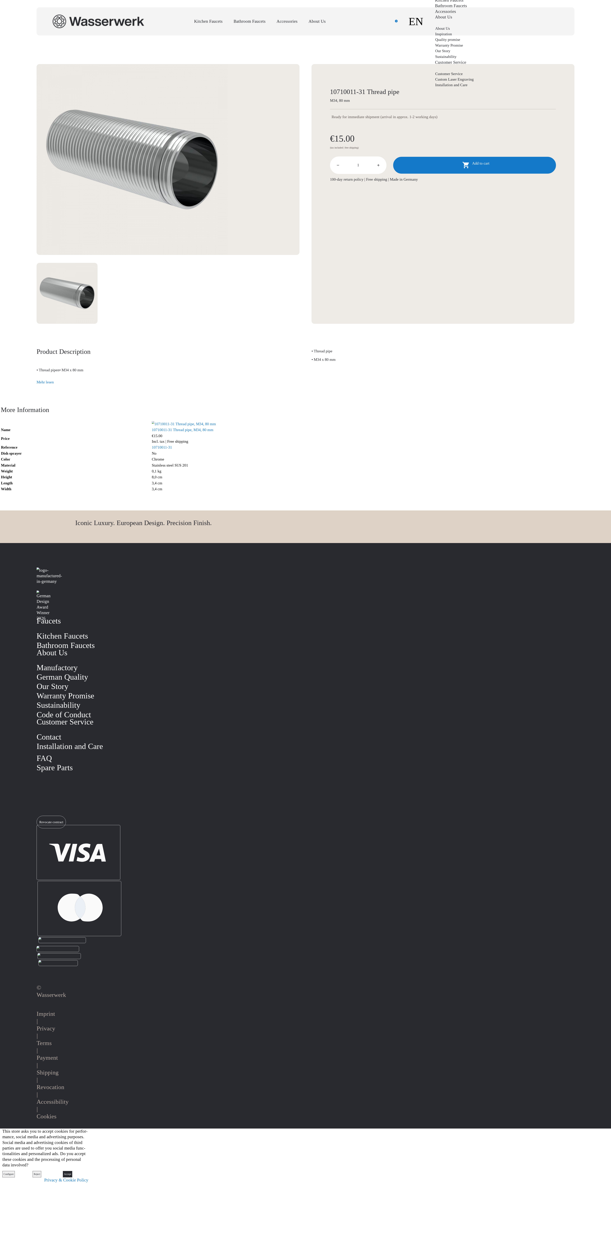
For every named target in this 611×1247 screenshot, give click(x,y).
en (416, 21)
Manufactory (57, 667)
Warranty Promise (449, 45)
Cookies (46, 1116)
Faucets (49, 621)
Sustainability (445, 57)
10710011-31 (162, 447)
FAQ (44, 758)
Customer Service (449, 74)
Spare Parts (55, 767)
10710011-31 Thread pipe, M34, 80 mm (182, 430)
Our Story (442, 51)
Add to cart (476, 165)
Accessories (287, 21)
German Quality (62, 677)
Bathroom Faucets (250, 21)
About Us (317, 21)
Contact (49, 737)
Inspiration (443, 34)
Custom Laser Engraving (454, 79)
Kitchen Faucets (208, 21)
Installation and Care (451, 85)
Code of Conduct (64, 714)
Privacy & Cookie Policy (66, 1180)
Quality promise (447, 40)
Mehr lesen (45, 382)
